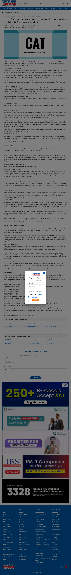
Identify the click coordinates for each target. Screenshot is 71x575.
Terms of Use (33, 297)
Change (39, 294)
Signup (35, 299)
